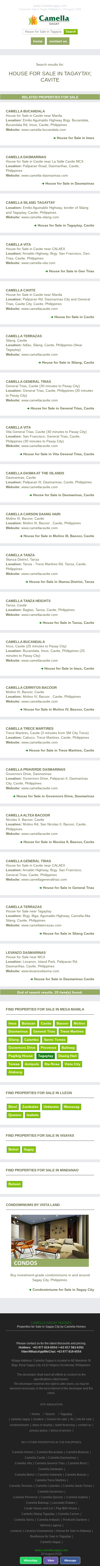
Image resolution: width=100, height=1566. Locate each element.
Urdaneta (51, 1107)
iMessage (70, 1560)
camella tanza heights (28, 601)
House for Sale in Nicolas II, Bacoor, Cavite (59, 842)
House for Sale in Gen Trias (71, 271)
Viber (51, 1560)
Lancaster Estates (63, 1502)
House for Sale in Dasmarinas (69, 183)
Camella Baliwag (37, 1502)
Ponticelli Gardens (75, 1519)
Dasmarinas (18, 1031)
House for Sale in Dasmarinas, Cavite (63, 495)
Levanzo (16, 1531)
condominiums (19, 1425)
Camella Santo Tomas (77, 1486)
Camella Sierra (24, 1519)
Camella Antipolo (48, 1519)
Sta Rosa (51, 1064)
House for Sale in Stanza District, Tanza (61, 582)
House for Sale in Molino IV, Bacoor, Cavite (59, 709)
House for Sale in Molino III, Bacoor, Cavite (59, 536)
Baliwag (68, 1047)
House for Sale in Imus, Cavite (69, 668)
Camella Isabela (77, 1497)
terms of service (61, 1430)
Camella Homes (22, 1452)
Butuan (14, 1184)
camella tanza (20, 555)
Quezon (14, 1115)
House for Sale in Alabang (73, 1531)
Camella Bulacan (77, 1452)
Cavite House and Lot (38, 1508)
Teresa (13, 1064)
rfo (72, 1419)
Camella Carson (68, 1514)
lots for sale (84, 1419)
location (38, 1419)
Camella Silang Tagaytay (30, 202)
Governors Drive (21, 1047)
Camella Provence (25, 1497)
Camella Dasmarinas (26, 157)
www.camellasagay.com (51, 1550)
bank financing (65, 1425)
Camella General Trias (28, 861)
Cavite (46, 1023)
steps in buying (42, 1425)
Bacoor (62, 1023)
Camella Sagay (50, 1542)
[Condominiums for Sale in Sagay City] (50, 1266)
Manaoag (71, 1107)
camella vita (18, 427)
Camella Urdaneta (50, 1474)
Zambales (30, 1107)
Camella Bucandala (25, 111)
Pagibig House (20, 1056)
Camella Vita (18, 244)
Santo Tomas (55, 1039)
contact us (58, 41)
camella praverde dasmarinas (35, 769)
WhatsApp (30, 1560)
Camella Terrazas (24, 907)
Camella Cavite (20, 290)
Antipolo (32, 1064)
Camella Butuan (75, 1474)
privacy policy (39, 1430)
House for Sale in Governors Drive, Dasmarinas (55, 796)
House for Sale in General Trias (68, 888)
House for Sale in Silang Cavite (68, 933)
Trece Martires (72, 1031)
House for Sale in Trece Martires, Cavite (61, 750)
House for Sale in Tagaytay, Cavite (66, 225)
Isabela (33, 1115)
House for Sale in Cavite (74, 317)
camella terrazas (24, 336)
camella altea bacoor (28, 815)
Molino (79, 1023)
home (37, 41)
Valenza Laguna (50, 1525)
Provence (48, 1047)
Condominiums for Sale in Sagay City (63, 1290)
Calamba (31, 1039)
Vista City (72, 1064)
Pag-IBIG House (66, 1508)
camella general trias (28, 382)
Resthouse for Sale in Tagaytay (50, 1536)
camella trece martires (29, 728)
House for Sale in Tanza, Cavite (68, 623)
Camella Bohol (24, 1474)
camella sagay (20, 1419)
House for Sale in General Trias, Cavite (62, 408)
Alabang (15, 1072)
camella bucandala (25, 642)
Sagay (29, 1149)
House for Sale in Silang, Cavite (68, 362)
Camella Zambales (50, 1469)
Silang (13, 1039)
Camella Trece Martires (50, 1480)
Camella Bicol (77, 1463)
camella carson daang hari (33, 514)
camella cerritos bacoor (31, 687)
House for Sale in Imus (75, 138)
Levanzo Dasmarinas (26, 953)
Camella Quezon (52, 1497)
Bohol (13, 1149)
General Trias (44, 1031)
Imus (12, 1023)
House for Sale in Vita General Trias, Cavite (58, 454)
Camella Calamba (48, 1486)
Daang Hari (67, 1056)
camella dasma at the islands (35, 473)
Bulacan (28, 1023)
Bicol (12, 1107)
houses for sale (57, 1419)
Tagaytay (45, 1056)
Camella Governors (50, 1491)
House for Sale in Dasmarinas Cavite (64, 979)
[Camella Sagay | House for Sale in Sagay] (50, 20)
